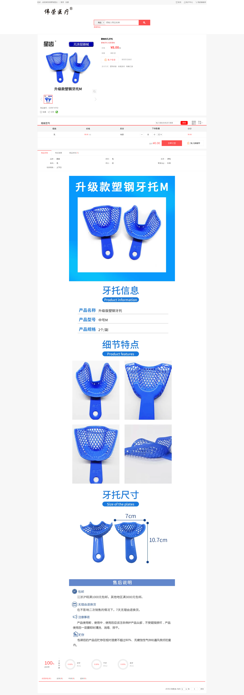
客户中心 (189, 2)
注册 (67, 2)
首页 (179, 2)
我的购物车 (202, 2)
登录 (62, 2)
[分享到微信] (57, 112)
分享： (53, 112)
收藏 (44, 112)
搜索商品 (97, 27)
